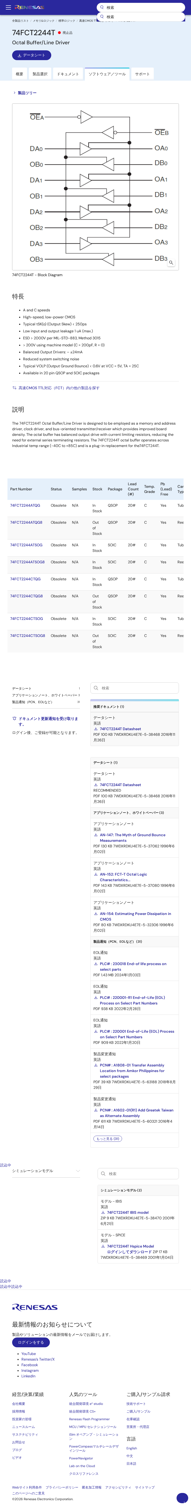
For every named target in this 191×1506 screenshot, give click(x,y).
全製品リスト (20, 21)
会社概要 (18, 1404)
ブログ (17, 1450)
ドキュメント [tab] (68, 74)
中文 (129, 1456)
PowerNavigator (81, 1458)
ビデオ (17, 1457)
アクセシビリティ (118, 1487)
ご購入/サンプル (138, 1411)
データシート (34, 55)
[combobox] (141, 16)
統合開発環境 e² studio (86, 1404)
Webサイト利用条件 (27, 1487)
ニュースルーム (23, 1427)
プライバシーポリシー (62, 1487)
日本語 (131, 1463)
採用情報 (18, 1411)
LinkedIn (28, 1376)
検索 (141, 7)
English (131, 1448)
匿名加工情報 (92, 1487)
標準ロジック (66, 21)
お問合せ (18, 1442)
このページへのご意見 (28, 1493)
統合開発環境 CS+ (82, 1411)
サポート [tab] (142, 74)
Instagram (30, 1370)
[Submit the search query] (103, 1173)
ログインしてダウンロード (129, 1251)
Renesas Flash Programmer (89, 1419)
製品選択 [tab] (40, 74)
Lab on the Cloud (82, 1466)
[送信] (102, 17)
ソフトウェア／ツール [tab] (107, 74)
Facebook (29, 1364)
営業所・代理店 (137, 1427)
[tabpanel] (95, 1223)
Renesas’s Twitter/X (38, 1359)
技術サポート (136, 1404)
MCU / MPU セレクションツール (92, 1427)
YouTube (28, 1353)
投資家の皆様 (22, 1419)
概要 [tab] (19, 74)
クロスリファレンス (84, 1474)
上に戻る (184, 1502)
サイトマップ (145, 1487)
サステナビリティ (25, 1434)
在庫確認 (133, 1419)
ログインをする (31, 1342)
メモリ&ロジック (44, 21)
